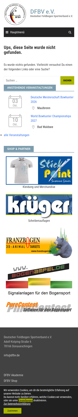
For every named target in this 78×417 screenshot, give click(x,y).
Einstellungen (26, 400)
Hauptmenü (17, 32)
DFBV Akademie (13, 375)
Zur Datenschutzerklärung (17, 403)
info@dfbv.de (12, 355)
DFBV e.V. (42, 11)
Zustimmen (12, 410)
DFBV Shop (10, 381)
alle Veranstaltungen (16, 135)
